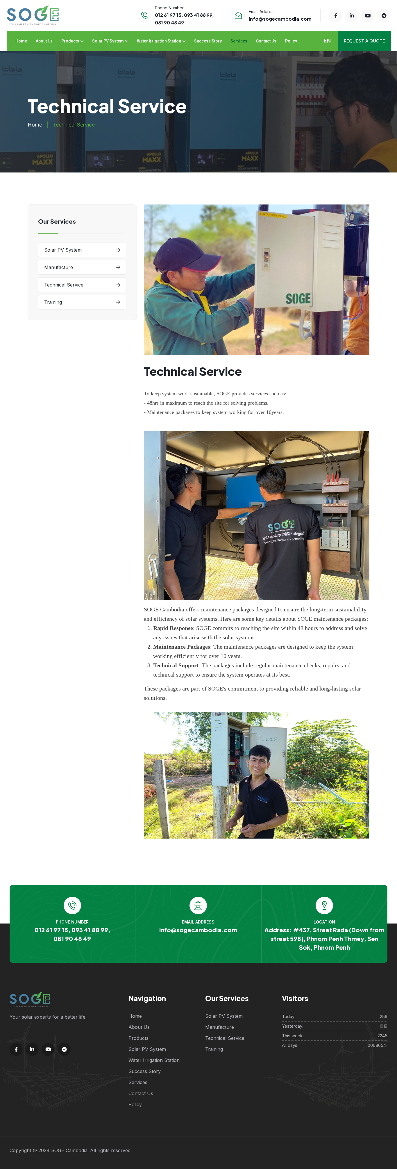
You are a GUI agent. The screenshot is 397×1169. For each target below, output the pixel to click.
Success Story (208, 41)
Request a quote (364, 41)
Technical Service (63, 285)
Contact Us (266, 41)
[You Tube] (367, 15)
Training (53, 302)
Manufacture (58, 267)
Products (70, 41)
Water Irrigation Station (159, 41)
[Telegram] (383, 15)
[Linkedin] (351, 15)
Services (238, 41)
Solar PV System (108, 41)
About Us (44, 41)
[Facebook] (335, 15)
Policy (291, 41)
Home (21, 41)
